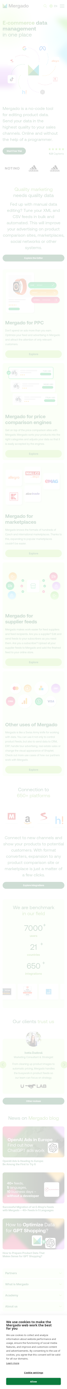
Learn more (12, 1363)
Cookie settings (33, 1372)
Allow (33, 1381)
